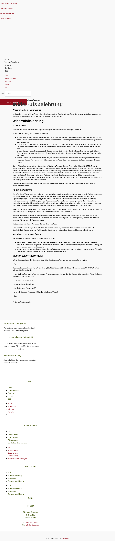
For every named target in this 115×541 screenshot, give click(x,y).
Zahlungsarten (13, 437)
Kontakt (8, 68)
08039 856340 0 (7, 9)
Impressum (12, 478)
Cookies (30, 498)
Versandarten (13, 434)
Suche (2, 94)
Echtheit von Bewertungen (17, 443)
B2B (6, 71)
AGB (9, 473)
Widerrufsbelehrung (15, 475)
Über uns (8, 65)
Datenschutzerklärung (16, 481)
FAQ (9, 432)
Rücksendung (13, 440)
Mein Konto (5, 18)
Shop (6, 59)
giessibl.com (66, 538)
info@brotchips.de (8, 3)
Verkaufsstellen (11, 62)
